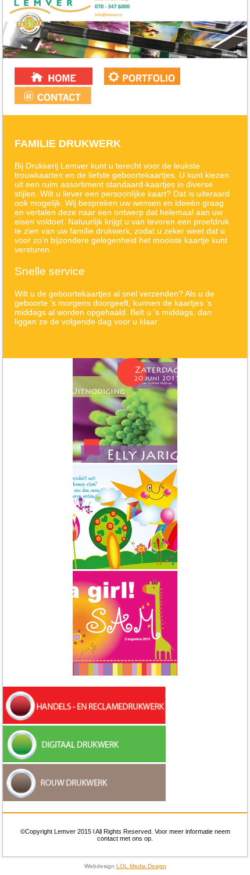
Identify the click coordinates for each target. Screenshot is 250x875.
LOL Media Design (141, 866)
